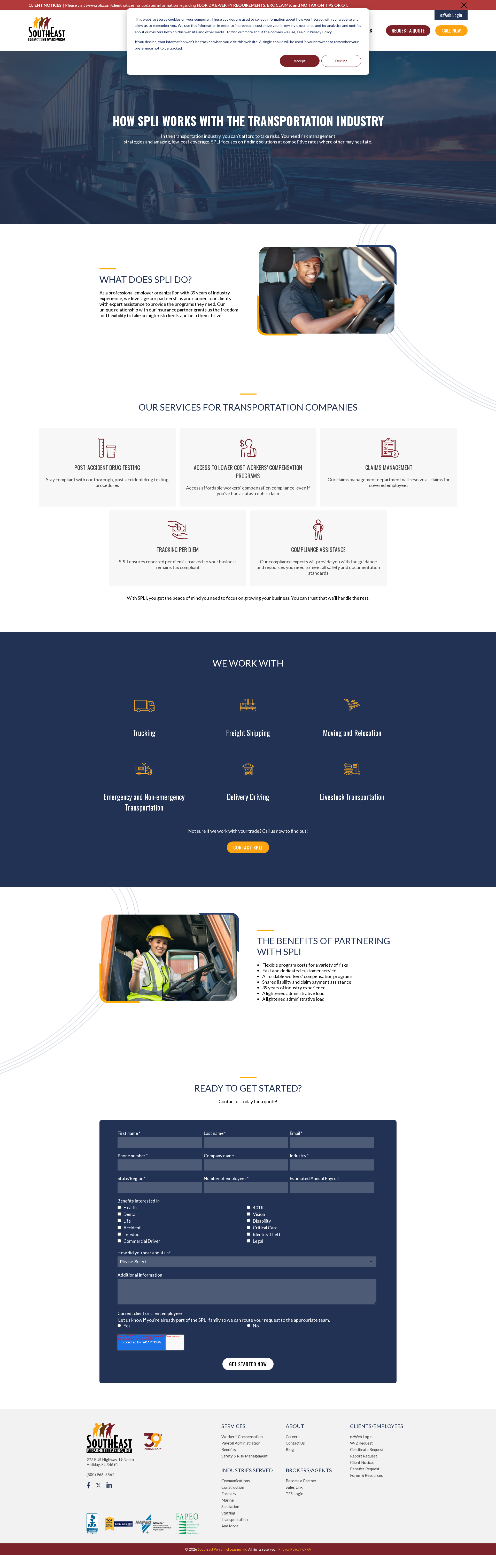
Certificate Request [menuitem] (367, 1449)
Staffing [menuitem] (228, 1513)
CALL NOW (451, 30)
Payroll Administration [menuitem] (240, 1443)
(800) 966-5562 (100, 1474)
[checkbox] (247, 1225)
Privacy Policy (288, 1549)
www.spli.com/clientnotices (110, 5)
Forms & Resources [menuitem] (366, 1475)
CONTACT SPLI (248, 847)
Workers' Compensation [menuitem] (242, 1436)
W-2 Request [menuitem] (361, 1443)
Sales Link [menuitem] (294, 1487)
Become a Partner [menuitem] (301, 1480)
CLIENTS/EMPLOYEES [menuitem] (376, 1426)
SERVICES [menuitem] (233, 1426)
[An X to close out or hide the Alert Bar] (464, 5)
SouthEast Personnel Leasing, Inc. (222, 1549)
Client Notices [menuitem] (362, 1462)
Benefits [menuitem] (228, 1449)
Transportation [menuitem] (234, 1519)
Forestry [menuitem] (228, 1493)
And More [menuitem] (229, 1526)
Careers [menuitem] (292, 1436)
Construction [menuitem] (232, 1487)
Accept (300, 61)
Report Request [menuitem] (363, 1456)
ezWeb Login (451, 15)
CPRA (306, 1549)
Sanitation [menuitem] (230, 1506)
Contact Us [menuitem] (295, 1443)
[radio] (182, 1326)
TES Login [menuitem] (294, 1493)
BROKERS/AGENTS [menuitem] (309, 1470)
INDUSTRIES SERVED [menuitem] (247, 1470)
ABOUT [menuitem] (295, 1426)
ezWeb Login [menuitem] (361, 1436)
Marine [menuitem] (227, 1500)
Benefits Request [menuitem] (364, 1468)
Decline (341, 61)
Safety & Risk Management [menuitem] (244, 1456)
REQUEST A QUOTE (408, 30)
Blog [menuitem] (290, 1449)
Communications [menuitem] (235, 1480)
